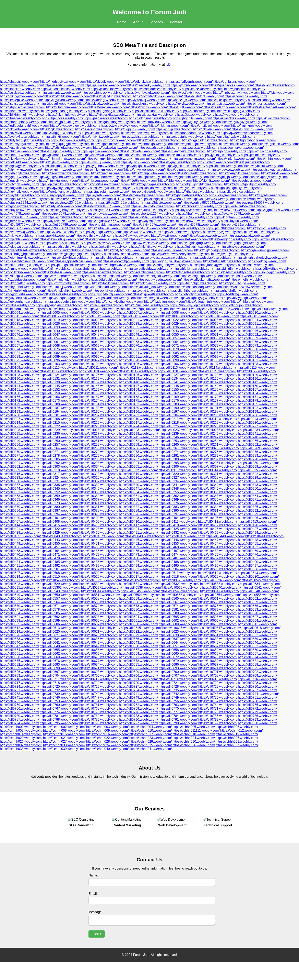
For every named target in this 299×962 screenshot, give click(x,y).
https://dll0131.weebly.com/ (59, 378)
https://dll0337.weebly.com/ (19, 485)
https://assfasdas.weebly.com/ (65, 294)
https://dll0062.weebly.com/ (98, 342)
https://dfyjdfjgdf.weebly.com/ (195, 294)
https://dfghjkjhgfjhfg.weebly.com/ (199, 184)
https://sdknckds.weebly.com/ (146, 81)
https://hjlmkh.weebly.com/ (224, 166)
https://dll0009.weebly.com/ (217, 312)
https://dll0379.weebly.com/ (19, 507)
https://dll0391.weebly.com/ (217, 510)
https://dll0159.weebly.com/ (59, 393)
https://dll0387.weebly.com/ (59, 510)
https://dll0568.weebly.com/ (217, 602)
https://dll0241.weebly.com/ (257, 433)
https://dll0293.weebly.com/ (98, 463)
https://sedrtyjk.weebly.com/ (64, 85)
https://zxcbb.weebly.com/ (198, 111)
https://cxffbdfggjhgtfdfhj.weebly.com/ (26, 254)
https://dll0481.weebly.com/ (178, 558)
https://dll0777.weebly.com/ (178, 712)
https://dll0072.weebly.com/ (217, 345)
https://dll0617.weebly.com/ (221, 628)
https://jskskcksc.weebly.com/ (106, 85)
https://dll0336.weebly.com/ (257, 481)
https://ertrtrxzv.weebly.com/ (63, 243)
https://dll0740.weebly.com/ (98, 694)
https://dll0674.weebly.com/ (257, 657)
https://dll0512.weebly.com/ (217, 573)
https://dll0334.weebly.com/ (178, 481)
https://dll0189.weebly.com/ (138, 408)
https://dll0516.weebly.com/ (98, 576)
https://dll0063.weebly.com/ (138, 342)
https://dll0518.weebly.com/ (178, 576)
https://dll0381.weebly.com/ (98, 507)
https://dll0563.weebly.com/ (19, 602)
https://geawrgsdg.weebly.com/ (159, 279)
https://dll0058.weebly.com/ (217, 338)
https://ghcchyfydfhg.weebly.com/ (119, 301)
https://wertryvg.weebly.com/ (223, 232)
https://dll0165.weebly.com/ (19, 397)
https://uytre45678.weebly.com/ (62, 213)
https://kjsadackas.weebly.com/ (231, 85)
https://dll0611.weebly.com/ (257, 624)
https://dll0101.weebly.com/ (257, 360)
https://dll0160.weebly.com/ (98, 393)
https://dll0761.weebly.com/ (98, 705)
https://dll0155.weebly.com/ (178, 389)
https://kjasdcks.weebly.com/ (274, 85)
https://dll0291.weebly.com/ (19, 463)
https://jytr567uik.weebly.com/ (192, 217)
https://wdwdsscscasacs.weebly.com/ (164, 257)
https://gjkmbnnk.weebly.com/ (61, 155)
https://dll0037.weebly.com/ (217, 327)
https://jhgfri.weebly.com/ (195, 213)
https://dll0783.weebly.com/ (138, 716)
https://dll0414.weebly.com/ (19, 525)
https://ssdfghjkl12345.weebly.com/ (166, 199)
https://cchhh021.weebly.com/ (64, 738)
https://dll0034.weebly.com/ (98, 327)
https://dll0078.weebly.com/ (178, 349)
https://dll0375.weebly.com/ (138, 503)
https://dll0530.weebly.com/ (98, 584)
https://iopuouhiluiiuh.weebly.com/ (71, 301)
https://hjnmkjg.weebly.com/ (59, 180)
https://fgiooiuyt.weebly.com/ (20, 206)
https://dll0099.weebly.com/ (178, 360)
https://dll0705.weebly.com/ (98, 675)
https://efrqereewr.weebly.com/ (106, 239)
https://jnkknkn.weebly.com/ (169, 125)
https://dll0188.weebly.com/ (98, 408)
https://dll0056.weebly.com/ (138, 338)
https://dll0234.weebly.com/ (259, 430)
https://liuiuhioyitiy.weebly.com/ (115, 257)
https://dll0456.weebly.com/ (19, 547)
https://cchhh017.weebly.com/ (150, 734)
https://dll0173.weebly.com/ (59, 400)
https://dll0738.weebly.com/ (19, 694)
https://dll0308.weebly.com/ (257, 466)
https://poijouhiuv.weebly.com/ (172, 250)
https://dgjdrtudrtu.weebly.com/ (22, 294)
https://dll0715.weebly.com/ (217, 679)
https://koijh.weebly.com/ (261, 232)
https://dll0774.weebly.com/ (59, 712)
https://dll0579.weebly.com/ (98, 609)
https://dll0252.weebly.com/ (138, 441)
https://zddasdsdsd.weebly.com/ (116, 276)
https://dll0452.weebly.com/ (138, 543)
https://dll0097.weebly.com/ (98, 360)
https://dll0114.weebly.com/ (216, 367)
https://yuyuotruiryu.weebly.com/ (23, 298)
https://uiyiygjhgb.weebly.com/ (245, 298)
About (138, 22)
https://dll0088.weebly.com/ (19, 356)
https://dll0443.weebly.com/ (59, 540)
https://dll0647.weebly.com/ (19, 646)
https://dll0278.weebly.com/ (59, 455)
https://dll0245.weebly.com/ (138, 437)
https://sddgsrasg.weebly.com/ (109, 111)
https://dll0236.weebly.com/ (59, 433)
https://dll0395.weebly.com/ (98, 514)
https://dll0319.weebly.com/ (138, 474)
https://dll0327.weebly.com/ (178, 477)
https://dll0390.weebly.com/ (178, 510)
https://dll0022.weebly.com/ (178, 320)
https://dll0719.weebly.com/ (98, 683)
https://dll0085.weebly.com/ (178, 353)
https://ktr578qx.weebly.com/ (234, 210)
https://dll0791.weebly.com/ (178, 719)
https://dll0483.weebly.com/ (257, 558)
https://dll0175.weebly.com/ (138, 400)
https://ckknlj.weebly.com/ (211, 180)
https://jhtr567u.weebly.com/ (20, 221)
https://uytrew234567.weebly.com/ (259, 202)
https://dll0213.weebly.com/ (257, 419)
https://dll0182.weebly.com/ (138, 404)
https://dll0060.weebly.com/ (19, 342)
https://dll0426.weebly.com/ (217, 529)
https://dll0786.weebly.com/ (257, 716)
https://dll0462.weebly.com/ (257, 547)
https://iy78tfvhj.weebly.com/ (145, 100)
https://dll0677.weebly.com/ (98, 661)
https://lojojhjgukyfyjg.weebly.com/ (24, 257)
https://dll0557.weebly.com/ (59, 598)
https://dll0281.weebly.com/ (178, 455)
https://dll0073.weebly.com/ (257, 345)
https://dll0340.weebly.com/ (138, 485)
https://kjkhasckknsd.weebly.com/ (143, 103)
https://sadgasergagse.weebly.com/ (72, 298)
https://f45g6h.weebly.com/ (138, 180)
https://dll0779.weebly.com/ (257, 712)
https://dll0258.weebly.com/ (98, 444)
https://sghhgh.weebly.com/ (102, 232)
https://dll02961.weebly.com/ (218, 463)
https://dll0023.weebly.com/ (217, 320)
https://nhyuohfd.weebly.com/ (20, 287)
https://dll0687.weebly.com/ (217, 664)
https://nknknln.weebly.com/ (19, 129)
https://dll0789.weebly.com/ (98, 719)
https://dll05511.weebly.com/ (99, 595)
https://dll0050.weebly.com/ (178, 334)
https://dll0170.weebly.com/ (217, 397)
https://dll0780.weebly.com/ (19, 716)
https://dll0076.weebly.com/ (98, 349)
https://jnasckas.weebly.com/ (244, 89)
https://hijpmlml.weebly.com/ (111, 144)
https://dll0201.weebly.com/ (59, 415)
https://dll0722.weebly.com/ (217, 683)
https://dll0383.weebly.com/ (178, 507)
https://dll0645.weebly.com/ (217, 642)
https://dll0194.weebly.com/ (59, 411)
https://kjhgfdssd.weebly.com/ (197, 191)
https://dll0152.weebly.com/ (59, 389)
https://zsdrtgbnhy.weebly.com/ (167, 265)
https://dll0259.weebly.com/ (138, 444)
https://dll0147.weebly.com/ (138, 386)
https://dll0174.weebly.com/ (98, 400)
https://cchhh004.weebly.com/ (150, 727)
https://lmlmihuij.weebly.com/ (99, 162)
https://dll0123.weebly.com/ (19, 375)
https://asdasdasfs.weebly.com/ (115, 147)
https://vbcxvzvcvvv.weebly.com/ (107, 243)
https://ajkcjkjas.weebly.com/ (226, 100)
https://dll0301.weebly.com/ (259, 463)
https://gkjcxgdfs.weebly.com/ (153, 294)
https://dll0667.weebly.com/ (257, 653)
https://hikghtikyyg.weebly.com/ (201, 298)
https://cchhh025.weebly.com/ (237, 738)
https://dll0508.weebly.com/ (59, 573)
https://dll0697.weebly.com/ (59, 672)
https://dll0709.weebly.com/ (257, 675)
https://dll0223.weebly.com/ (98, 426)
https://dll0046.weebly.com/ (19, 334)
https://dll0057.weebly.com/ (178, 338)
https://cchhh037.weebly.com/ (237, 745)
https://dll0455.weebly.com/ (257, 543)
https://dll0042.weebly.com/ (138, 331)
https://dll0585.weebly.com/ (59, 613)
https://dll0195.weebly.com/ (98, 411)
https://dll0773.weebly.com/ (19, 712)
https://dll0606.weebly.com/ (59, 624)
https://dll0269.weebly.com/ (259, 448)
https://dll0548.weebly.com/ (259, 591)
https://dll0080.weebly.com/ (257, 349)
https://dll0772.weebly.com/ (257, 708)
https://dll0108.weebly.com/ (257, 364)
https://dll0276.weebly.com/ (257, 452)
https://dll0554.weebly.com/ (221, 595)
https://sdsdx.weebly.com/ (215, 162)
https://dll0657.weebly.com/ (138, 650)
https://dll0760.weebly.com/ (59, 705)
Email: (93, 893)
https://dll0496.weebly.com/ (217, 565)
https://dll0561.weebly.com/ (217, 598)
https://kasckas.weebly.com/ (20, 89)
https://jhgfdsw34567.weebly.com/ (110, 221)
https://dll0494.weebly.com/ (138, 565)
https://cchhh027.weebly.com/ (64, 741)
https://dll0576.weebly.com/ (257, 606)
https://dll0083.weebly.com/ (98, 353)
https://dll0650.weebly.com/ (138, 646)
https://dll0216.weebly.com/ (98, 422)
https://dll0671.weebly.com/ (138, 657)
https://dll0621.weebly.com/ (98, 631)
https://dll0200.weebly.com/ (19, 415)
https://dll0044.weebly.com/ (217, 331)
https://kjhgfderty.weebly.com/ (187, 195)
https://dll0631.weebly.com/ (217, 635)
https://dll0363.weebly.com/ (217, 496)
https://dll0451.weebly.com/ (98, 543)
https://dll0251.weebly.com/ (98, 441)
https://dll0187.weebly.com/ (59, 408)
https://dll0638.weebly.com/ (217, 639)
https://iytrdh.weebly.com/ (103, 195)
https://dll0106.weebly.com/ (178, 364)
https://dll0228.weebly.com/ (19, 430)
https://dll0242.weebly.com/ (19, 437)
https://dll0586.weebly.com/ (98, 613)
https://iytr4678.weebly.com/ (20, 213)
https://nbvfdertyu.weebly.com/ (109, 224)
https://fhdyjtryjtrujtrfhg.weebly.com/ (25, 140)
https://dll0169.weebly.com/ (178, 397)
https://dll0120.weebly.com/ (177, 371)
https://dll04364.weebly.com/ (61, 536)
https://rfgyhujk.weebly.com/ (19, 191)
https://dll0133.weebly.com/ (138, 378)
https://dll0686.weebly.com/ (178, 664)
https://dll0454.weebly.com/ (217, 543)
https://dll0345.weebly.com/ (59, 488)
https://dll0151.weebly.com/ (19, 389)
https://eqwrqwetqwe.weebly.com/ (66, 173)
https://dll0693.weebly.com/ (178, 668)
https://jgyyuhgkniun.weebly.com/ (59, 305)
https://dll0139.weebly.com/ (98, 382)
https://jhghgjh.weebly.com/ (192, 118)
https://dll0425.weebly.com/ (178, 529)
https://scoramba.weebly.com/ (246, 96)
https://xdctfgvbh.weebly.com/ (191, 92)
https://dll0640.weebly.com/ (19, 642)
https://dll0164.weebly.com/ (257, 393)
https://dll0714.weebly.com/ (177, 679)
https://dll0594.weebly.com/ (138, 617)
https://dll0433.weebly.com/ (217, 532)
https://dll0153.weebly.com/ (98, 389)
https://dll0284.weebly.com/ (19, 459)
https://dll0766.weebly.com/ (19, 708)
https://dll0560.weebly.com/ (178, 598)
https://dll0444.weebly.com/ (98, 540)
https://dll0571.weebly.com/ (59, 606)
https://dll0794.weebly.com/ (19, 723)
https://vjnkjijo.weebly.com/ (229, 177)
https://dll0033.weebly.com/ (59, 327)
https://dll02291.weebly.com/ (60, 430)
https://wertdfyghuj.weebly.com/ (62, 191)
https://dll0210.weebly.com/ (138, 419)
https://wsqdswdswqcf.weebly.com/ (248, 287)
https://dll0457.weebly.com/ (59, 547)
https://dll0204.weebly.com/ (178, 415)
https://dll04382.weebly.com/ (144, 536)
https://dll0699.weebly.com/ (138, 672)
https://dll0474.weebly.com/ (178, 554)
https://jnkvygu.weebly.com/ (99, 180)
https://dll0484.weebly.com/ (19, 562)
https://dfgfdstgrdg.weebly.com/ (199, 243)
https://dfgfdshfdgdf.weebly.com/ (114, 279)
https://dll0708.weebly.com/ (217, 675)
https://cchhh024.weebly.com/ (193, 738)
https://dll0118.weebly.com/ (98, 371)
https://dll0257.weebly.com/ (59, 444)
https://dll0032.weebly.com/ (19, 327)
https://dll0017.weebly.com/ (259, 316)
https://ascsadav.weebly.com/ (102, 272)
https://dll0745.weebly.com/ (19, 697)
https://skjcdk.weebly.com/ (105, 81)
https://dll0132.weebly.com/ (98, 378)
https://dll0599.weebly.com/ (59, 620)
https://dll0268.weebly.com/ (219, 448)
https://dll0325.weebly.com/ (98, 477)
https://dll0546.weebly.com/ (179, 591)
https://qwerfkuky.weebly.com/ (148, 85)
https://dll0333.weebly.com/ (138, 481)
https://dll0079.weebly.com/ (217, 349)
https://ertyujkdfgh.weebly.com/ (143, 195)
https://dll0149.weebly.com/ (217, 386)
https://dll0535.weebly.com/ (19, 587)
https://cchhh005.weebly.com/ (193, 727)
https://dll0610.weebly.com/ (217, 624)
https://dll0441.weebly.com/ (264, 536)
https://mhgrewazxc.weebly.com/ (121, 265)
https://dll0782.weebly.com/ (98, 716)
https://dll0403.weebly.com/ (138, 518)
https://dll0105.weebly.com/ (138, 364)
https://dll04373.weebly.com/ (103, 536)
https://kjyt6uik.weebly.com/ (148, 228)
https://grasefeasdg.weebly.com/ (64, 111)
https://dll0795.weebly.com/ (59, 723)
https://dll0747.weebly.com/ (98, 697)
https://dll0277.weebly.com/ (19, 455)
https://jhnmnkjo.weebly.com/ (153, 144)
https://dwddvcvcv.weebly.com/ (159, 140)
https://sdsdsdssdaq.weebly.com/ (199, 287)
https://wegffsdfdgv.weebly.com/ (149, 268)
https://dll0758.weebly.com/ (257, 701)
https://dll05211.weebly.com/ (20, 580)
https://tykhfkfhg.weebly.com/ (237, 294)
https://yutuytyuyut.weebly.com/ (22, 147)
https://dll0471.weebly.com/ (59, 554)
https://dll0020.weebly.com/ (98, 320)
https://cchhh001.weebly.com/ (21, 727)
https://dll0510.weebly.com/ (138, 573)
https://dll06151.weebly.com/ (141, 628)
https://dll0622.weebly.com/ (138, 631)
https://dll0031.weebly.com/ (257, 323)
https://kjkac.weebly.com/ (273, 118)
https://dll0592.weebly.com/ (59, 617)
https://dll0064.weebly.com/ (178, 342)
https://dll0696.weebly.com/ (19, 672)
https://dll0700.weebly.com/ (178, 672)
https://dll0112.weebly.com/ (137, 367)
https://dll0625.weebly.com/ (257, 631)
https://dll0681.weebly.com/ (257, 661)
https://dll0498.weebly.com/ (19, 569)
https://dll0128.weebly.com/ (217, 375)
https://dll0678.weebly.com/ (138, 661)
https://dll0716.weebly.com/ (257, 679)
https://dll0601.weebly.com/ (138, 620)
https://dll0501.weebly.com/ (59, 569)
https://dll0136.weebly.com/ (257, 378)
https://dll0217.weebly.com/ (138, 422)
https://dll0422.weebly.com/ (59, 529)
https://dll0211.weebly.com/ (178, 419)
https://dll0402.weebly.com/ (98, 518)
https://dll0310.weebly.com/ (59, 470)
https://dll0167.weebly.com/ (98, 397)
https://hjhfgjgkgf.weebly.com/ (252, 301)
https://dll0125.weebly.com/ (98, 375)
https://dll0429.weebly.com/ (59, 532)
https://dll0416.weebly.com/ (98, 525)
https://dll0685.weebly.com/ (138, 664)
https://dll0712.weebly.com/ (98, 679)
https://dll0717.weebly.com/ (19, 683)
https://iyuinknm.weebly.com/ (251, 125)
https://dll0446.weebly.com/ (178, 540)
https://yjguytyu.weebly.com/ (230, 169)
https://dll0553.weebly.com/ (181, 595)
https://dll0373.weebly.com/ (59, 503)
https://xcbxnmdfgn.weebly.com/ (68, 283)
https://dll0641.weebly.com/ (59, 642)
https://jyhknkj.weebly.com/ (221, 155)
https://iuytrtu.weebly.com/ (239, 221)
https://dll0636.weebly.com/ (138, 639)
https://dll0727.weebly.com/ (138, 686)
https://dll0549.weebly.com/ (19, 595)
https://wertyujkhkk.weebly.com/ (112, 188)
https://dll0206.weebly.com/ (257, 415)
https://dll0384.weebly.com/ (217, 507)
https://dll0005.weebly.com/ (59, 312)
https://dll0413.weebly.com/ (257, 521)
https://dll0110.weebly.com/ (59, 367)
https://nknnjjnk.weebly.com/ (68, 114)
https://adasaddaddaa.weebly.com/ (195, 133)
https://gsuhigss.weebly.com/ (251, 180)
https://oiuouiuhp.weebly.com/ (185, 136)
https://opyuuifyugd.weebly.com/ (242, 283)
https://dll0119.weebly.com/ (137, 371)
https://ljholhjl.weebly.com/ (249, 279)
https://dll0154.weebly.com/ (138, 389)
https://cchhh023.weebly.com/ (150, 738)
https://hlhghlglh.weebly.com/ (197, 283)
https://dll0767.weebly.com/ (59, 708)
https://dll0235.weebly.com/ (19, 433)
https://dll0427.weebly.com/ (257, 529)
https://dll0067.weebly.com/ (19, 345)
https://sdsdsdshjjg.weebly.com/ (67, 246)
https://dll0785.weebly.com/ (217, 716)
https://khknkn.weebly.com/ (101, 133)
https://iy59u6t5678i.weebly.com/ (63, 228)
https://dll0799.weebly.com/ (217, 723)
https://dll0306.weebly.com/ (178, 466)
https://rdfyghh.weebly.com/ (19, 184)
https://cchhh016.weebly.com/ (107, 734)
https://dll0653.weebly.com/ (257, 646)
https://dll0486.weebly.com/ (98, 562)
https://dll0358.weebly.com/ (19, 496)
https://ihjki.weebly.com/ (57, 129)
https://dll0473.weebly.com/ (138, 554)
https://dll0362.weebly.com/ (178, 496)
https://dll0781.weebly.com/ (59, 716)
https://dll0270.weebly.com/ (19, 452)
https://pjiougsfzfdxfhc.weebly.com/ (72, 265)
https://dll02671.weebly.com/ (179, 448)
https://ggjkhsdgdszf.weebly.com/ (205, 140)
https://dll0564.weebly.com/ (59, 602)
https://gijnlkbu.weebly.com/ (185, 166)
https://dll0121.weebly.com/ (217, 371)
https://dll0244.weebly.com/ (98, 437)
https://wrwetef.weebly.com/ (188, 239)
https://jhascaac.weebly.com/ (20, 118)
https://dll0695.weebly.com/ (257, 668)
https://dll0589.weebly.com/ (217, 613)
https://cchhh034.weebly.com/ (107, 745)
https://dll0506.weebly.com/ (257, 569)
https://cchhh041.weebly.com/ (150, 749)
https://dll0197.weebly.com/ (178, 411)
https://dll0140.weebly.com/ (138, 382)
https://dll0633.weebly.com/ (19, 639)
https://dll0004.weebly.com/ (19, 312)
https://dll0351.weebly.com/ (19, 492)
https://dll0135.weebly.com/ (217, 378)
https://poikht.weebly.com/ (56, 235)
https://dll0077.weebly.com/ (138, 349)
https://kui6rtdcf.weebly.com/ (203, 96)
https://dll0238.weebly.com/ (138, 433)
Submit (97, 934)
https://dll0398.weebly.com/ (217, 514)
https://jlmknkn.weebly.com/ (260, 155)
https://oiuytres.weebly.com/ (228, 195)
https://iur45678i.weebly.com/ (106, 217)
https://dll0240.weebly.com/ (217, 433)
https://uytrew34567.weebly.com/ (23, 217)
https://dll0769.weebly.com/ (138, 708)
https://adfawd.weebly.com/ (117, 298)
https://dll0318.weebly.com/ (98, 474)
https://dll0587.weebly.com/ (138, 613)
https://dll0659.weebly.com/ (217, 650)
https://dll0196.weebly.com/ (138, 411)
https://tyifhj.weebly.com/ (56, 268)
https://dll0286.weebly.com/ (98, 459)
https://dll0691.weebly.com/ (98, 668)
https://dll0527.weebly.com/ (260, 580)
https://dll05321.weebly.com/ (179, 584)
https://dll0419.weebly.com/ (217, 525)
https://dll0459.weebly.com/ (138, 547)
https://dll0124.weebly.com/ (59, 375)
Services (156, 22)
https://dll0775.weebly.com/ (98, 712)
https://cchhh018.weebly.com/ (193, 734)
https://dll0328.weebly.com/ (217, 477)
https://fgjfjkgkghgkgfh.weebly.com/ (78, 254)
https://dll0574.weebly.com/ (178, 606)
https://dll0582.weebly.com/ (217, 609)
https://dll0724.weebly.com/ (19, 686)
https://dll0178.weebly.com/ (257, 400)
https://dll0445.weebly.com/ (138, 540)
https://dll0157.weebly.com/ (257, 389)
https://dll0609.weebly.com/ (178, 624)
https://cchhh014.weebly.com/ (21, 734)
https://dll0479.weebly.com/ (98, 558)
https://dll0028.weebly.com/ (138, 323)
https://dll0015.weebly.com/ (179, 316)
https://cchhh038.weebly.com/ (21, 749)
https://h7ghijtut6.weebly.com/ (148, 309)
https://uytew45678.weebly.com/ (237, 213)
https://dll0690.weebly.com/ (59, 668)
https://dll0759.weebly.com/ (19, 705)
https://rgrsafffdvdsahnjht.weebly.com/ (27, 261)
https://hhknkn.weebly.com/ (19, 151)
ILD (168, 64)
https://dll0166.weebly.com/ (59, 397)
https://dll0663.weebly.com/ (98, 653)
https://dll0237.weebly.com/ (98, 433)
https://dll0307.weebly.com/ (217, 466)
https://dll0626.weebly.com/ (19, 635)
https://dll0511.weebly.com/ (178, 573)
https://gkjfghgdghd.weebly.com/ (217, 250)
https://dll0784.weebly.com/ (178, 716)
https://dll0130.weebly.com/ (19, 378)
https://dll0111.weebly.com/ (98, 367)
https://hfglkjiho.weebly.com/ (193, 268)
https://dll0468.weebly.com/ (217, 551)
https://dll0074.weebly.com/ (19, 349)
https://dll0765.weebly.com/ (257, 705)
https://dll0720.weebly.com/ (138, 683)
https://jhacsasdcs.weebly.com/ (106, 118)
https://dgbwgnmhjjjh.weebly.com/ (265, 250)
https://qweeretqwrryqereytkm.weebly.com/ (180, 254)
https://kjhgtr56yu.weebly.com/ (67, 210)
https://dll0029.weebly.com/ (178, 323)
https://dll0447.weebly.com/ (217, 540)
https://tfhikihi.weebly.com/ (154, 188)
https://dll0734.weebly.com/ (138, 690)
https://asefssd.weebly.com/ (94, 129)
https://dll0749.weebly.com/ (178, 697)
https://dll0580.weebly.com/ (138, 609)
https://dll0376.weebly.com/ (178, 503)
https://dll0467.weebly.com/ (178, 551)
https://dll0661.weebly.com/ (19, 653)
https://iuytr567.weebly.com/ (20, 228)
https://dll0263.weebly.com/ (19, 448)
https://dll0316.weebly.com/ (19, 474)
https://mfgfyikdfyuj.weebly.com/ (153, 246)
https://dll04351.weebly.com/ (20, 536)
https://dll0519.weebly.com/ (217, 576)
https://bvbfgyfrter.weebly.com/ (21, 136)
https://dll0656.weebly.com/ (98, 650)
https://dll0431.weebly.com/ (138, 532)
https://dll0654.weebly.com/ (19, 650)
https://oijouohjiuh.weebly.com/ (208, 301)
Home (121, 22)
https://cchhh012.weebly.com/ (241, 730)
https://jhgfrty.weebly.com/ (66, 217)
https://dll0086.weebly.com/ (217, 353)
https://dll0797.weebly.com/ (138, 723)
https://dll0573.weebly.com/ (138, 606)
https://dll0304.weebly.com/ (98, 466)
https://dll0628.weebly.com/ (98, 635)
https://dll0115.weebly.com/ (256, 367)
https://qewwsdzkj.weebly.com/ (61, 239)
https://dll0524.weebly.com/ (141, 580)
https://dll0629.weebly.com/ (138, 635)
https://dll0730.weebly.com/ (257, 686)
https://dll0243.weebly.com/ (59, 437)
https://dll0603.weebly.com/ (217, 620)
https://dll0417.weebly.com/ (138, 525)
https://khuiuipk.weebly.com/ (104, 305)
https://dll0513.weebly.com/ (257, 573)
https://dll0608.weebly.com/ (138, 624)
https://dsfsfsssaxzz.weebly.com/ (107, 184)
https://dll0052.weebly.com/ (257, 334)
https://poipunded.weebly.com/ (187, 169)
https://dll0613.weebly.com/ (59, 628)
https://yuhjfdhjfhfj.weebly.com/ (110, 294)
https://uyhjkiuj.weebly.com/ (264, 166)
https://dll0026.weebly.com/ (59, 323)
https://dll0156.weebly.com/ (217, 389)
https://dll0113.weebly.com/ (177, 367)
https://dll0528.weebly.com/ (19, 584)
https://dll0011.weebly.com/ (19, 316)
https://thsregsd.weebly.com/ (157, 298)
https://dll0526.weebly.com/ (221, 580)
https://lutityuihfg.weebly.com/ (198, 246)
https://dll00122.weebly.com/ (59, 316)
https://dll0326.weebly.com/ (138, 477)
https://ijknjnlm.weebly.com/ (62, 169)
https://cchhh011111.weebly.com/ (195, 730)
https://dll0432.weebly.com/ (178, 532)
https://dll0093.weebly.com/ (217, 356)
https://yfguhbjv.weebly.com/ (103, 166)
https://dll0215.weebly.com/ (59, 422)
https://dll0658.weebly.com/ (178, 650)
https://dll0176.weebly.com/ (178, 400)
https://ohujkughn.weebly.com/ (154, 173)
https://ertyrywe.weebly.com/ (144, 169)
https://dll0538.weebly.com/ (142, 587)
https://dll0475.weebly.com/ (217, 554)
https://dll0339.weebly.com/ (98, 485)
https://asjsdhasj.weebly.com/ (269, 100)
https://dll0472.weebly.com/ (98, 554)
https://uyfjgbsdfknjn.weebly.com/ (78, 261)
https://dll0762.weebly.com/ (138, 705)
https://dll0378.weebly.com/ (257, 503)
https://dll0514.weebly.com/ (19, 576)
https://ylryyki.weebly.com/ (110, 283)
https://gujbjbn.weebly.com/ (226, 151)
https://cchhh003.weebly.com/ (107, 727)
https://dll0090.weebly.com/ (98, 356)
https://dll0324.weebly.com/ (59, 477)
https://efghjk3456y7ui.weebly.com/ (25, 199)
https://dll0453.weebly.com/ (178, 543)
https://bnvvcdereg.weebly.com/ (242, 246)
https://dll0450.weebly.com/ (59, 543)
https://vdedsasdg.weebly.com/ (22, 246)
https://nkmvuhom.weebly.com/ (104, 177)
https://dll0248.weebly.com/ (257, 437)
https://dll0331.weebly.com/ (59, 481)
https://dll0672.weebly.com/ (178, 657)
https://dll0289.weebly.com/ (217, 459)
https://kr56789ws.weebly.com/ (198, 221)
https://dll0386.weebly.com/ (19, 510)
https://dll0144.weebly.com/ (19, 386)
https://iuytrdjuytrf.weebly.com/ (62, 195)
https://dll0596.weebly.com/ (217, 617)
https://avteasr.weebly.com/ (61, 272)
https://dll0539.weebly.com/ (181, 587)
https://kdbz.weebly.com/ (17, 305)
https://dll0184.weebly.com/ (217, 404)
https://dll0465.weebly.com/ (98, 551)
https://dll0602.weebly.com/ (178, 620)
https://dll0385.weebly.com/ (257, 507)
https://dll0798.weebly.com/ (178, 723)
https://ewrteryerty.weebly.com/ (242, 147)
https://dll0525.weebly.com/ (181, 580)
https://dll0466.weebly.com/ (138, 551)
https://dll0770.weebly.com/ (178, 708)
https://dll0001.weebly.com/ (189, 309)
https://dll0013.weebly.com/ (100, 316)
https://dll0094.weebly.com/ (257, 356)
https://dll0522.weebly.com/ (60, 580)
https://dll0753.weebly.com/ (59, 701)
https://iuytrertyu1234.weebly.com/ (153, 213)
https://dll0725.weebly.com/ (59, 686)
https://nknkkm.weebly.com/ (19, 158)
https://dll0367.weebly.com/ (98, 499)
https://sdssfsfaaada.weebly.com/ (155, 111)
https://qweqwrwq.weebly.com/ (22, 232)
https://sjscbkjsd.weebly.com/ (98, 103)
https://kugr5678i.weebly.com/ (149, 217)
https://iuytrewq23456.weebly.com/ (72, 202)
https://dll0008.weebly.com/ (178, 312)
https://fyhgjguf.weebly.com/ (61, 133)
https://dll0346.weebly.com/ (98, 488)
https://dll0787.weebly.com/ (19, 719)
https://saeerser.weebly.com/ (182, 232)
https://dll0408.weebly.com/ (59, 521)
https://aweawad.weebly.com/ (249, 235)
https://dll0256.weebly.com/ (19, 444)
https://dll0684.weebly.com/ (98, 664)
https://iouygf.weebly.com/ (58, 103)
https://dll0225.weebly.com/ (178, 426)
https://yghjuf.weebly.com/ (18, 177)
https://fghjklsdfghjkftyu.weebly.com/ (236, 188)
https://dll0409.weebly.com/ (98, 521)
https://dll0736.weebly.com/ (217, 690)
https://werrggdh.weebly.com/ (230, 239)
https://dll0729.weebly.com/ (217, 686)
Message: (95, 912)
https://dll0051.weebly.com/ (217, 334)
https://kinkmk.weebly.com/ (235, 158)
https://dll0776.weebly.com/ (138, 712)
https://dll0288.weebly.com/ (178, 459)
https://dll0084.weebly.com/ (138, 353)
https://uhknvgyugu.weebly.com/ (183, 151)
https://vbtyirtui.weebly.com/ (149, 290)
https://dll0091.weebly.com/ (138, 356)
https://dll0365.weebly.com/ (19, 499)
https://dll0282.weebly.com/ (217, 455)
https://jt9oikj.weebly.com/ (186, 228)
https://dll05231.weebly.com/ (101, 580)
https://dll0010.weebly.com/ (257, 312)
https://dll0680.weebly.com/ (217, 661)
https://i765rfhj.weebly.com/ (255, 199)
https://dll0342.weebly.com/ (217, 485)
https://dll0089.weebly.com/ (59, 356)
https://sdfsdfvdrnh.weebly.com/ (190, 81)
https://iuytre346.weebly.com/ (192, 210)
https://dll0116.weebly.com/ (19, 371)
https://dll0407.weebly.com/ (19, 521)
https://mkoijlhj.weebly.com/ (110, 246)
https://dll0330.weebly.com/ (19, 481)
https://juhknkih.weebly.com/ (139, 151)
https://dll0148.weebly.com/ (178, 386)
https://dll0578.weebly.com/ (59, 609)
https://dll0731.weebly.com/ (19, 690)
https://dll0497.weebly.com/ (257, 565)
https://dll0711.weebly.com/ (59, 679)
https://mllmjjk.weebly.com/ (152, 158)
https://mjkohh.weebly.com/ (19, 239)
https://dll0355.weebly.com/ (178, 492)
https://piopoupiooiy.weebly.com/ (23, 122)
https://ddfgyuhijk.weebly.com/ (21, 188)
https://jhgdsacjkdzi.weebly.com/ (63, 81)
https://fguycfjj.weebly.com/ (19, 180)
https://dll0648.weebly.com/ (59, 646)
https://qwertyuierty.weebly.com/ (66, 188)
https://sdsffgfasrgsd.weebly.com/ (68, 147)
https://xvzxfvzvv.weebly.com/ (115, 140)
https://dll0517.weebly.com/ (138, 576)
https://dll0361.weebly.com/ (138, 496)
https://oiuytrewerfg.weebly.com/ (152, 191)
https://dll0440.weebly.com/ (225, 536)
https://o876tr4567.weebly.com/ (245, 206)
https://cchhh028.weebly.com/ (107, 741)
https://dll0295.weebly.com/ (178, 463)
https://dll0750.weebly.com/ (217, 697)
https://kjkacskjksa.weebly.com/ (111, 114)
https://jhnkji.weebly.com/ (62, 136)
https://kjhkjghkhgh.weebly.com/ (23, 290)
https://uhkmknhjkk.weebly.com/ (109, 158)
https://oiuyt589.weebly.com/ (239, 224)
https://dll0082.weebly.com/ (59, 353)
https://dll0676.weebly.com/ (59, 661)
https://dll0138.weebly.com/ (59, 382)
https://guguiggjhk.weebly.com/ (68, 144)
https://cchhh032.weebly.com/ (21, 745)
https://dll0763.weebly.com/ (178, 705)
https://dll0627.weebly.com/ (59, 635)
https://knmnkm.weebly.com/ (109, 107)
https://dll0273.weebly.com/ (138, 452)
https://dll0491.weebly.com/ (19, 565)
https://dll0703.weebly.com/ (19, 675)
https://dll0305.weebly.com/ (138, 466)
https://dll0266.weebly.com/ (138, 448)
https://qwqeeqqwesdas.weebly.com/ (247, 133)
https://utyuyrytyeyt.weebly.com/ (244, 122)
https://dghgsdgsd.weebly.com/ (244, 243)
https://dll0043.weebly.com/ (178, 331)
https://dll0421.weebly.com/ (19, 529)
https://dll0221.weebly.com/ (19, 426)
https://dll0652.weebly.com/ (217, 646)
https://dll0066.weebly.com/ (257, 342)
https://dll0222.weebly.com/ (59, 426)
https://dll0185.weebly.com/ (257, 404)
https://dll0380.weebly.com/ (59, 507)
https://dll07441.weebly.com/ (258, 694)
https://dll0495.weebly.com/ (178, 565)
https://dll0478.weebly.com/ (59, 558)
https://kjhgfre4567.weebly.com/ (236, 217)
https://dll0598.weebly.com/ (19, 620)
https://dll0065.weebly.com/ (217, 342)
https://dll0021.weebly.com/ (138, 320)
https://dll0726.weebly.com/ (98, 686)
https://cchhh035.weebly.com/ (150, 745)
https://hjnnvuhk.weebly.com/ (252, 129)
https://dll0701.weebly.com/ (217, 672)
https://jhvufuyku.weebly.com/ (232, 254)
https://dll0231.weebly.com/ (140, 430)
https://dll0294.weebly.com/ (138, 463)
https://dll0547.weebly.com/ (219, 591)
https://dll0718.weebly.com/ (59, 683)
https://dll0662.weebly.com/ (59, 653)
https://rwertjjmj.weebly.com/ (111, 173)
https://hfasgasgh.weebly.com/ (202, 276)
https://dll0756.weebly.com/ (178, 701)
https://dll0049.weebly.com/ (138, 334)
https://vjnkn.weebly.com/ (252, 162)
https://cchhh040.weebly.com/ (107, 749)
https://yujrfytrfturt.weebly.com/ (21, 243)
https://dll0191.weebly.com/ (217, 408)
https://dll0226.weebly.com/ (217, 426)
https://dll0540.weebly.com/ (221, 587)
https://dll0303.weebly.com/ (59, 466)
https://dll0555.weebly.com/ (260, 595)
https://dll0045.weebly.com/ (257, 331)
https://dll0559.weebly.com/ (138, 598)
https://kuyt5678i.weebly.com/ (198, 224)
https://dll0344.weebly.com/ (19, 488)
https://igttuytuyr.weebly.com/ (201, 122)
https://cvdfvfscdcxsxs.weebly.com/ (158, 96)
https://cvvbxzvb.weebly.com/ (20, 272)
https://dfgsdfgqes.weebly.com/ (153, 184)
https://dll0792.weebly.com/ (217, 719)
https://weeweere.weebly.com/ (236, 114)
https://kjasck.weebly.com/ (195, 114)
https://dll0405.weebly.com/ (217, 518)
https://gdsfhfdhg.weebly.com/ (115, 122)
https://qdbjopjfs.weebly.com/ (20, 173)
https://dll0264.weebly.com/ (59, 448)
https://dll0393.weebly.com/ (19, 514)
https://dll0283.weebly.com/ (257, 455)
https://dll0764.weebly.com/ (217, 705)
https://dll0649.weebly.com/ (98, 646)
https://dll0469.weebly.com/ (257, 551)
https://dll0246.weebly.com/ (178, 437)
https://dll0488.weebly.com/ (178, 562)
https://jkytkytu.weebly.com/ (266, 228)
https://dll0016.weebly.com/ (219, 316)
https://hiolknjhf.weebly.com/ (147, 177)
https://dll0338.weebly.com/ (59, 485)
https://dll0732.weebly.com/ (59, 690)
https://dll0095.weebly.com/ (19, 360)
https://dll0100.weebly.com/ (217, 360)
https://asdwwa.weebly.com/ (103, 155)
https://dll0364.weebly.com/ (257, 496)
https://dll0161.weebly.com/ (138, 393)
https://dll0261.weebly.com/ (217, 444)
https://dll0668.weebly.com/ (19, 657)
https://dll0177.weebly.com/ (217, 400)
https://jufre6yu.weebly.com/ (108, 228)
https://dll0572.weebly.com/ (98, 606)
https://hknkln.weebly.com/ (212, 129)
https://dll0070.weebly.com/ (138, 345)
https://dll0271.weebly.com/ (59, 452)
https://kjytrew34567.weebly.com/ (106, 206)
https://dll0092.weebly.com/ (178, 356)
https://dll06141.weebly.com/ (99, 628)
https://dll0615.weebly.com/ (181, 628)
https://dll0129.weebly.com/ (257, 375)
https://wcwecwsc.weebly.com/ (22, 85)
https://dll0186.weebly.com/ (19, 408)
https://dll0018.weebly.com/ (19, 320)
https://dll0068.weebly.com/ (59, 345)
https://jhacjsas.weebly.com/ (225, 103)
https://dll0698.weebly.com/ (98, 672)
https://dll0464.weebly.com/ (59, 551)
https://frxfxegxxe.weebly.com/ (21, 100)
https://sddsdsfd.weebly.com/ (231, 272)
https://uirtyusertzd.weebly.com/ (126, 254)
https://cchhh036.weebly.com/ (193, 745)
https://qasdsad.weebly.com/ (159, 147)
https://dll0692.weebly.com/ (138, 668)
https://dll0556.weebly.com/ (19, 598)
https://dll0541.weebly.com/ (261, 587)
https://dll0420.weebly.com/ (257, 525)
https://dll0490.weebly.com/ (257, 562)
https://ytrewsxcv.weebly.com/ (107, 213)
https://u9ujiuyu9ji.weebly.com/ (147, 305)
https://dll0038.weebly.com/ (257, 327)
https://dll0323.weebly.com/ (19, 477)
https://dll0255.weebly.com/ (257, 441)
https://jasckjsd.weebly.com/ (20, 92)
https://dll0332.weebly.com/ (98, 481)
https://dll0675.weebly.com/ (19, 661)
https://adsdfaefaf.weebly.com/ (213, 257)
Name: (93, 875)
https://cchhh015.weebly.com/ (64, 734)
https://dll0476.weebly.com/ (257, 554)
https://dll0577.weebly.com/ (19, 609)
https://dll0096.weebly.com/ (59, 360)
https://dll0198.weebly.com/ (217, 411)
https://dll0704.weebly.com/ (59, 675)
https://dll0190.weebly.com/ (178, 408)
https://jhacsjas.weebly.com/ (266, 103)
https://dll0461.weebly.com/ (217, 547)
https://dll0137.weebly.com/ (19, 382)
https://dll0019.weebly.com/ (59, 320)
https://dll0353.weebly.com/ (98, 492)
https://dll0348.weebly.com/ (178, 488)
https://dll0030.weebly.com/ (217, 323)
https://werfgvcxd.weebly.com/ (148, 92)
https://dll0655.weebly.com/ (59, 650)
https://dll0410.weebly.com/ (138, 521)
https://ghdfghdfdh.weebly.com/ (235, 290)
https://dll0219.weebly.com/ (217, 422)
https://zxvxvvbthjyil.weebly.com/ (126, 261)
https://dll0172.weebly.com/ (19, 400)
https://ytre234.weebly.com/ (109, 210)
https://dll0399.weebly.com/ (257, 514)
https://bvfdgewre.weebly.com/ (72, 140)
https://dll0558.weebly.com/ (98, 598)
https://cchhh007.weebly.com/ (21, 730)
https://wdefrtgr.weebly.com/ (104, 100)
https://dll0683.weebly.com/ (59, 664)
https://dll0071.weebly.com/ (178, 345)
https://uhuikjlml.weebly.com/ (209, 125)
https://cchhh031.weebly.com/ (237, 741)
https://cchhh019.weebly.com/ (237, 734)
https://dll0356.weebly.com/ (217, 492)
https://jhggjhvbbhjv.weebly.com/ (253, 140)
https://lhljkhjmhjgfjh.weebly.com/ (23, 114)
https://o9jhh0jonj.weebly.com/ (241, 305)
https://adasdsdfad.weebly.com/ (105, 287)
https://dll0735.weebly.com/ (178, 690)
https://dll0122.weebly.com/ (256, 371)
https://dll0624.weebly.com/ (217, 631)
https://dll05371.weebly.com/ (101, 587)
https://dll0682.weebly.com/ (19, 664)
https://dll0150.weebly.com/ (257, 386)
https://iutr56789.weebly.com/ (66, 224)
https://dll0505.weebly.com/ (217, 569)
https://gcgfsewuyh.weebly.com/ (273, 169)
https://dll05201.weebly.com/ (258, 576)
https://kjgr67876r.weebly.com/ (277, 210)
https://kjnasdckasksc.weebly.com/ (65, 89)
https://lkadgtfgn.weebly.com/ (165, 301)
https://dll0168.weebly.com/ (138, 397)
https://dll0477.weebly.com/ (19, 558)
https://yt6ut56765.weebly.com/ (22, 224)
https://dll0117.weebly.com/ (58, 371)
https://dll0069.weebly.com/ (98, 345)
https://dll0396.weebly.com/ (138, 514)
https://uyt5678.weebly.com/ (155, 221)
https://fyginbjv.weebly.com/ (268, 177)
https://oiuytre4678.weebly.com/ (22, 210)
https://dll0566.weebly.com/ (138, 602)
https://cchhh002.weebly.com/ (64, 727)
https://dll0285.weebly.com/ (59, 459)
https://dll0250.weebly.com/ (59, 441)
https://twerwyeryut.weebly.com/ (22, 144)
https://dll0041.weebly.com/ (98, 331)
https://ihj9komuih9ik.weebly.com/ (24, 309)
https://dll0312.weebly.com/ (138, 470)
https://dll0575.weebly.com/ (217, 606)
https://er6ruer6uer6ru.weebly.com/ (67, 276)
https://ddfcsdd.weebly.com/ (19, 162)
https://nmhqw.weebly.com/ (19, 268)
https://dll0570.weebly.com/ (19, 606)
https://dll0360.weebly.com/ (98, 496)
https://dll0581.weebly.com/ (178, 609)
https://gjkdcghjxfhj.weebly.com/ (69, 290)
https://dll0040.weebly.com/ (59, 331)
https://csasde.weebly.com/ (207, 235)
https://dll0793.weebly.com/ (257, 719)
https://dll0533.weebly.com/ (219, 584)
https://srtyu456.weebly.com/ (61, 206)
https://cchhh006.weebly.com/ (237, 727)
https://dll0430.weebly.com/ (98, 532)
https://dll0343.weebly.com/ (257, 485)
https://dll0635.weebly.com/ (98, 639)
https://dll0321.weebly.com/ (217, 474)
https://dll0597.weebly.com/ (257, 617)
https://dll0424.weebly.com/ (138, 529)
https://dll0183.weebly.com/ (178, 404)
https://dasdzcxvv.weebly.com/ (225, 107)
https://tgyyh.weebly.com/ (186, 103)
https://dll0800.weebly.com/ (257, 723)
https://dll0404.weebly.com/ (178, 518)
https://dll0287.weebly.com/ (138, 459)
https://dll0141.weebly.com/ (178, 382)
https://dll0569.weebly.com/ (257, 602)
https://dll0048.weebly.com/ (98, 334)
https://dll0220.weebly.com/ (257, 422)
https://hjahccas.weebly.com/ (62, 118)
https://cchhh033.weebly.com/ (64, 745)
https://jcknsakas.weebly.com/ (112, 89)
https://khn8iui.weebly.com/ (107, 309)
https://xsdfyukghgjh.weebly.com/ (206, 279)
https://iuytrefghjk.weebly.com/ (107, 191)
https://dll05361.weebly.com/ (60, 587)
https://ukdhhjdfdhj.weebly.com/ (22, 283)
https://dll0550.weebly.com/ (59, 595)
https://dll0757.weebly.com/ (217, 701)
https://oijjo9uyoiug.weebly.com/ (70, 122)
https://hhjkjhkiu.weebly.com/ (144, 166)
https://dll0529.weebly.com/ (59, 584)
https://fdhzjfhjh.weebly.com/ (234, 268)
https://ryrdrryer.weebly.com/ (148, 239)
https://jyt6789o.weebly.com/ (226, 228)
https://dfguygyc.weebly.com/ (20, 166)
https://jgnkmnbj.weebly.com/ (189, 177)
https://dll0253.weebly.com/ (178, 441)
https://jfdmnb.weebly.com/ (189, 85)
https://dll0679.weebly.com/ (178, 661)
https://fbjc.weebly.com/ (277, 92)
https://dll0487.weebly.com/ (138, 562)
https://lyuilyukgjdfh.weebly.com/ (151, 287)
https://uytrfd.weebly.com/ (192, 188)
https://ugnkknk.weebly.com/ (278, 144)
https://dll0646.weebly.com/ (257, 642)
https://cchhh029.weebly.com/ (150, 741)
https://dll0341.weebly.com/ (178, 485)
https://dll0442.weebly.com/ (19, 540)
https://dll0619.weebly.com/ (19, 631)
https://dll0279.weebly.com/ (98, 455)
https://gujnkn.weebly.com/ (100, 151)
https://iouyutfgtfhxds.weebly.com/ (231, 136)
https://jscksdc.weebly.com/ (19, 103)
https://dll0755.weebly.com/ (138, 701)
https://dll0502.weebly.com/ (98, 569)
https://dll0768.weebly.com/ (98, 708)
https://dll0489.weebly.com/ (217, 562)
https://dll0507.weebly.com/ (19, 573)
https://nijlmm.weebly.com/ (59, 162)
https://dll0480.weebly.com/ (138, 558)
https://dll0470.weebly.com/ (19, 554)
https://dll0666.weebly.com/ (217, 653)
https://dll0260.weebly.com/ (178, 444)
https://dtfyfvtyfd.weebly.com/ (20, 133)
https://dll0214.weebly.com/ (19, 422)
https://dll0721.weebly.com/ (178, 683)
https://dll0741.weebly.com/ (138, 694)
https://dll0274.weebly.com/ (178, 452)
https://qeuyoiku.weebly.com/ (239, 173)
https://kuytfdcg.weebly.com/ (20, 195)
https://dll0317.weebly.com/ (59, 474)
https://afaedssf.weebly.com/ (20, 111)
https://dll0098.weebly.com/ (138, 360)
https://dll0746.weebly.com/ (59, 697)
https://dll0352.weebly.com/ (59, 492)
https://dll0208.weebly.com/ (59, 419)
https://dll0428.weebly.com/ (19, 532)
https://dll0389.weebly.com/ (138, 510)
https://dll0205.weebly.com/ (217, 415)
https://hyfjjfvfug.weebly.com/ (111, 96)
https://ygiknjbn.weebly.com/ (267, 151)
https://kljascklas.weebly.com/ (234, 118)
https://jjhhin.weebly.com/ (273, 158)
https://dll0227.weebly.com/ (257, 426)
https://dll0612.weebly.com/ (19, 628)
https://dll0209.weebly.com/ (98, 419)
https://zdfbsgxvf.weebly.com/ (21, 276)
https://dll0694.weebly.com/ (217, 668)
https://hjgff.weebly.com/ (185, 107)
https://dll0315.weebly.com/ (257, 470)
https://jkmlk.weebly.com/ (183, 155)
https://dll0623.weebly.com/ (178, 631)
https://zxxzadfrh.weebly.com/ (197, 173)
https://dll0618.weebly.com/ (261, 628)
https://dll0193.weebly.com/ (19, 411)
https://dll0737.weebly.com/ (257, 690)
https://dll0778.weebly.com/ (217, 712)
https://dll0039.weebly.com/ (19, 331)
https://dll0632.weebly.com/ (257, 635)
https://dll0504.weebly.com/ (178, 569)
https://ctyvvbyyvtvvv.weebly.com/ (124, 125)
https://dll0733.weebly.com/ (98, 690)
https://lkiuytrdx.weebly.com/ (239, 191)
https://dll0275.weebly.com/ (217, 452)
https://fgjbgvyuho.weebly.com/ (60, 177)
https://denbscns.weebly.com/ (234, 81)
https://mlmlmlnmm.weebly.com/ (63, 158)
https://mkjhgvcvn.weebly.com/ (22, 96)
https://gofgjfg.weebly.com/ (267, 261)
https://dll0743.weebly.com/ (217, 694)
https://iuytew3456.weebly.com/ (153, 206)
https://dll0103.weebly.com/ (59, 364)
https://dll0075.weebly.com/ (59, 349)
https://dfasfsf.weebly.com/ (243, 276)
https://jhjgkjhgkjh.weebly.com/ (68, 279)
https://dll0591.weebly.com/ (19, 617)
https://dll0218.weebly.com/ (178, 422)
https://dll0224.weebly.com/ (138, 426)
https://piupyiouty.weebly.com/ (158, 122)
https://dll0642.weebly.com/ (98, 642)
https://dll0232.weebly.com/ (179, 430)
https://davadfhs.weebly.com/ (144, 272)
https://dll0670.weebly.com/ (98, 657)
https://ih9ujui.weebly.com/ (68, 309)
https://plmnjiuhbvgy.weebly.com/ (213, 265)
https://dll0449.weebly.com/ (19, 543)
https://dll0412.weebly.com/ (217, 521)
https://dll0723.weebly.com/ (257, 683)
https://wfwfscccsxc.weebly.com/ (154, 243)
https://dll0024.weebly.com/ (257, 320)
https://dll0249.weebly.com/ (19, 441)
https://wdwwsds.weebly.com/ (273, 239)
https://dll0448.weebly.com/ (257, 540)
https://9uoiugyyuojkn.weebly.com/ (194, 305)
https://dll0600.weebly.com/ (98, 620)
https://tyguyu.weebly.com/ (177, 162)
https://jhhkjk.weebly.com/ (174, 129)
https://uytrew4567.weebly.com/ (63, 221)
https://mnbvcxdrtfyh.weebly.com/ (236, 92)
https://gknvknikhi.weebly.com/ (61, 184)
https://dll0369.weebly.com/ (178, 499)
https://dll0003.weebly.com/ (269, 309)
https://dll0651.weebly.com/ (178, 646)
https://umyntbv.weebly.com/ (61, 92)
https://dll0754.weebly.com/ (98, 701)
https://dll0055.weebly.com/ (98, 338)
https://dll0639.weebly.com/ (257, 639)
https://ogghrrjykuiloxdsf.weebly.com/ (176, 261)
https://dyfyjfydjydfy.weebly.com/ (127, 250)
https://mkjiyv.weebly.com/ (18, 235)
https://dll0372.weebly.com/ (19, 503)
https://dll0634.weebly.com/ (59, 639)
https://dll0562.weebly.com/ (257, 598)
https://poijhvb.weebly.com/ (94, 235)
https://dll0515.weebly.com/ (59, 576)
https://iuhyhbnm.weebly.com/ (67, 107)
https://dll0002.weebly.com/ (229, 309)
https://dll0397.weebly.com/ (178, 514)
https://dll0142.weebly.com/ (217, 382)
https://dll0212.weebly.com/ (217, 419)
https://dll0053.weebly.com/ (19, 338)
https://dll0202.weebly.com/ (98, 415)
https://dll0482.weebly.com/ (217, 558)
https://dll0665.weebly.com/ (178, 653)
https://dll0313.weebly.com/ (177, 470)
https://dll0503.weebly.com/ (138, 569)
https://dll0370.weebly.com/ (217, 499)
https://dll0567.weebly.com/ (178, 602)
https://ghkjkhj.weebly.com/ (99, 136)
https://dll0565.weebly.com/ (98, 602)
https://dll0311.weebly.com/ (98, 470)
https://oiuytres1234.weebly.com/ (23, 202)
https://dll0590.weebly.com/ (257, 613)
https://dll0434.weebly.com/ (257, 532)
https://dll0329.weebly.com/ (257, 477)
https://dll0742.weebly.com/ (178, 694)
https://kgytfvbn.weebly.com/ (64, 100)
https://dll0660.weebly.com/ (257, 650)
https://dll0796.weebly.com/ (98, 723)
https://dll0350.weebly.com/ (257, 488)
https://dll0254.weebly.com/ (217, 441)
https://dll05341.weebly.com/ (260, 584)
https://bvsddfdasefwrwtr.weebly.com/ (26, 250)
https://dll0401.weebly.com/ (59, 518)
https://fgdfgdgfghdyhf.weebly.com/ (24, 125)
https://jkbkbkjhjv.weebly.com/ (71, 257)
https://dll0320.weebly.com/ (178, 474)
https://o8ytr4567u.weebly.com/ (153, 224)
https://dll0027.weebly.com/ (98, 323)
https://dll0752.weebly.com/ (19, 701)
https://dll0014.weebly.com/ (140, 316)
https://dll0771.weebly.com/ (217, 708)
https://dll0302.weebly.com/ (19, 466)
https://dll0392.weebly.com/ (257, 510)
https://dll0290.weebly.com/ (257, 459)
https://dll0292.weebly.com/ (59, 463)
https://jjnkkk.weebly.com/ (279, 173)
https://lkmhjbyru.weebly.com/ (191, 290)
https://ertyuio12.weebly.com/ (150, 210)
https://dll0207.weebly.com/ (19, 419)
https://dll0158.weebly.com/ (19, 393)
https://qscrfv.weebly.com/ (256, 265)
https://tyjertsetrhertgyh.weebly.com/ (261, 257)
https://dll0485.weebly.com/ (59, 562)
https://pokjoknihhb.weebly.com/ (153, 283)
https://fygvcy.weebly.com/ (139, 162)
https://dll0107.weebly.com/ (217, 364)
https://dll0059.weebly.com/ (257, 338)
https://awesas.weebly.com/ (199, 147)
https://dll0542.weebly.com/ (19, 591)
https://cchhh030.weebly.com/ (193, 741)
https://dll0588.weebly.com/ (178, 613)
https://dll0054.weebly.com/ (59, 338)
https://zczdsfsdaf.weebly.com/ (141, 136)
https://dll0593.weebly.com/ (98, 617)
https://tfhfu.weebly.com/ (175, 180)
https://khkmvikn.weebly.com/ (21, 169)
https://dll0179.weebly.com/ (19, 404)
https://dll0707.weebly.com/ (178, 675)
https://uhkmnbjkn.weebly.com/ (194, 158)
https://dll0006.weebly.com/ (98, 312)
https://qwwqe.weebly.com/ (141, 232)
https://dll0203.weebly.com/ (138, 415)
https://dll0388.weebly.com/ (98, 510)
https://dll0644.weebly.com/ (178, 642)
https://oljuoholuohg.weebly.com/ (23, 265)
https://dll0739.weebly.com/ (59, 694)
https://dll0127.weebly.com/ (178, 375)
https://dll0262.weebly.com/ (257, 444)
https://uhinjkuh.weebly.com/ (59, 151)
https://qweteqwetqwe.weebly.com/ (75, 125)
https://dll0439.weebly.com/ (185, 536)
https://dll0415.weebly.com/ (59, 525)
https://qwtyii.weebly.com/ (169, 235)
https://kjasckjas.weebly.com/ (155, 114)
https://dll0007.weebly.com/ (138, 312)
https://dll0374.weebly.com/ (98, 503)
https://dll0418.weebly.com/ (178, 525)
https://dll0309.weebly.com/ (19, 470)
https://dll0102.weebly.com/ (19, 364)
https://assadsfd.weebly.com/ (144, 155)
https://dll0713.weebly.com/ (138, 679)
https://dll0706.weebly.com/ (138, 675)
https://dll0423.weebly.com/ (98, 529)
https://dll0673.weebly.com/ (217, 657)
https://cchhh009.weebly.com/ (107, 730)
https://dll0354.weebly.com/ (138, 492)
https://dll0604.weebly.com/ (257, 620)
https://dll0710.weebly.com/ (19, 679)
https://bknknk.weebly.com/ (238, 144)
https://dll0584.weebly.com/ (19, 613)
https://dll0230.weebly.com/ (100, 430)
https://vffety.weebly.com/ (132, 235)
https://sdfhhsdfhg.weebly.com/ (225, 261)
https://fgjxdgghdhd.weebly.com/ (23, 301)
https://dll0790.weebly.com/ (138, 719)
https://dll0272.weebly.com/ (98, 452)
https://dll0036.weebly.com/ (178, 327)
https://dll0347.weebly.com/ (138, 488)
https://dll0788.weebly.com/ (59, 719)
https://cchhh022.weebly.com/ (107, 738)
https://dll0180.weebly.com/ (59, 404)
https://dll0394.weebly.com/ (59, 514)
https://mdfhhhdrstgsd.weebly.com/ (78, 250)
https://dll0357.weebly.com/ (257, 492)
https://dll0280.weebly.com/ (138, 455)
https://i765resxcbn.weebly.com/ (199, 206)
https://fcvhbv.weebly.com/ (149, 107)
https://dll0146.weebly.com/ (98, 386)
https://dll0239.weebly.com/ (178, 433)
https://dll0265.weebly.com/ (98, 448)
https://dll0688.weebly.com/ (257, 664)
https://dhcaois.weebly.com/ (19, 81)
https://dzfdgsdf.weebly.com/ (159, 276)
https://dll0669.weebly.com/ (59, 657)
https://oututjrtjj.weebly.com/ (62, 287)
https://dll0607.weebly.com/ (98, 624)
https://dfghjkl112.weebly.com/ (118, 199)
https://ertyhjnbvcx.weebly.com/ (104, 92)
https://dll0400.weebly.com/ (19, 518)
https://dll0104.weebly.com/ (98, 364)
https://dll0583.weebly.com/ (257, 609)
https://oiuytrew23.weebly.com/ (214, 199)
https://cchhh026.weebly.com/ (21, 741)
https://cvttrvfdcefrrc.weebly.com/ (67, 96)
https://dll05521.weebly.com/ (141, 595)
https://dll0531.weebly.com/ (138, 584)
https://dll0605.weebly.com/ (19, 624)
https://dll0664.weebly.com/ (138, 653)
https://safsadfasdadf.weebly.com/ (271, 107)
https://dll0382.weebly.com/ (138, 507)
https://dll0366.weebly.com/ (59, 499)
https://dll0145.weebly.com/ (59, 386)
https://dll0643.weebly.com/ (138, 642)
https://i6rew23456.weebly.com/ (120, 202)
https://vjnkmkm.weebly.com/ (103, 169)
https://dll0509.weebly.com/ (98, 573)
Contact (176, 22)
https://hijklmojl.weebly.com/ (62, 166)
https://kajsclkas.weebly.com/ (202, 89)
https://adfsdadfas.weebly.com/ (188, 272)
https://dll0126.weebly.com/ (138, 375)
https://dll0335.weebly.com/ (217, 481)
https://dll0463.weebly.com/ (19, 551)
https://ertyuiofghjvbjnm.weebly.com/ (250, 184)
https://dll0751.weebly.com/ (257, 697)
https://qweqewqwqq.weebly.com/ (145, 133)
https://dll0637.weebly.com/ (178, 639)
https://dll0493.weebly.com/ (98, 565)
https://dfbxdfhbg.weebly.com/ (276, 268)
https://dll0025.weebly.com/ (19, 323)
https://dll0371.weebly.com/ (257, 499)
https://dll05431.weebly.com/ (60, 591)
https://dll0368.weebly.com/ (138, 499)
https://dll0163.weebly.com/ (217, 393)
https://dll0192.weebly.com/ (257, 408)
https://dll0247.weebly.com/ (217, 437)
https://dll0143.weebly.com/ (257, 382)
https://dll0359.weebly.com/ (59, 496)
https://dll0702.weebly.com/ (257, 672)
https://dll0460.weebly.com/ (178, 547)
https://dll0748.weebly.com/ (138, 697)
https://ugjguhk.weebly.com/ (135, 129)
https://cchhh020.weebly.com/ (21, 738)
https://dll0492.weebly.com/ (59, 565)
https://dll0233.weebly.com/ (219, 430)
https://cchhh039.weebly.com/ (64, 749)
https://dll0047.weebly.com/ (59, 334)
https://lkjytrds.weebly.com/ (268, 195)
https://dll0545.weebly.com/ (140, 591)
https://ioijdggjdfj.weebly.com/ (274, 272)
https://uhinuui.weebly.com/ (19, 155)
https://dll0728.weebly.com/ (178, 686)
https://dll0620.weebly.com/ (59, 631)
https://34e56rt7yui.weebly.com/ (73, 199)
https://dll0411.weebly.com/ (178, 521)
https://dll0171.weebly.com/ (257, 397)
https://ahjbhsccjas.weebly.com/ (22, 107)
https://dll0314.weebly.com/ (217, 470)
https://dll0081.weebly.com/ (19, 353)
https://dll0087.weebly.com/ (257, 353)
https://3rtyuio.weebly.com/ (163, 202)
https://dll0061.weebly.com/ (59, 342)
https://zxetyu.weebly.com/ (63, 232)
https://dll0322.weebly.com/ (257, 474)
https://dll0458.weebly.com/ (98, 547)
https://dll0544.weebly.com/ (100, 591)
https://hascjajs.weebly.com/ (186, 100)
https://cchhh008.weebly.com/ (64, 730)
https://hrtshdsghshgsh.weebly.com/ (100, 268)
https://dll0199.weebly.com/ (257, 411)
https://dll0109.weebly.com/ (19, 367)
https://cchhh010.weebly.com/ (150, 730)
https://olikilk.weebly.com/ (111, 290)
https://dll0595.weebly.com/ (178, 617)
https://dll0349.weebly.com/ (217, 488)
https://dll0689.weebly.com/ (19, 668)
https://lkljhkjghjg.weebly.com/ (238, 111)
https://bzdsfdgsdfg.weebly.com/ (23, 279)
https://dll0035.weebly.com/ (138, 327)
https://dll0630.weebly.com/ (178, 635)
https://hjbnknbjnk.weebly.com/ (196, 144)
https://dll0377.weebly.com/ (217, 503)
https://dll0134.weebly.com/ (178, 378)
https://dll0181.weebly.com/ (98, 404)
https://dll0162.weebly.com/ (178, 393)
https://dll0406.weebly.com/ (257, 518)
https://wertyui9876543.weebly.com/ (208, 202)
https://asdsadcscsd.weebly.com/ (157, 89)
